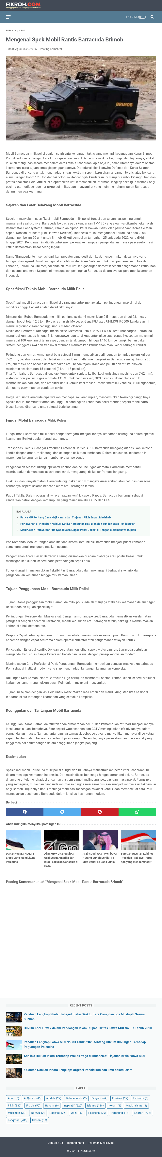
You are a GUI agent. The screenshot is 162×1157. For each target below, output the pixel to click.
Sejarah (142, 1112)
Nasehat (57, 1112)
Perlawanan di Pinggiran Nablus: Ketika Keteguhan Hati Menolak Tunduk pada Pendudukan (77, 524)
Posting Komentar (51, 49)
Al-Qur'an (32, 1098)
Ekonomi (140, 1098)
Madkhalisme (136, 1105)
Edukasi (120, 1098)
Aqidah (53, 1098)
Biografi (99, 1098)
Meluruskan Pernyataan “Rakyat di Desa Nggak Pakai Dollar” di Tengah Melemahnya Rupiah (78, 530)
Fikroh (33, 1105)
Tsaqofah (17, 1120)
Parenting (120, 1112)
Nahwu (38, 1112)
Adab (13, 1098)
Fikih (15, 1105)
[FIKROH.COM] (25, 5)
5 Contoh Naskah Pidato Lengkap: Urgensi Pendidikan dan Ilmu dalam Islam (78, 1070)
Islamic (95, 1105)
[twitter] (62, 812)
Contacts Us (55, 1142)
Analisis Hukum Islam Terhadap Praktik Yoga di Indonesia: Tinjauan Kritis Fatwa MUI (84, 1056)
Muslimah (17, 1112)
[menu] (10, 17)
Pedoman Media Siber (101, 1142)
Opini (77, 1112)
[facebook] (24, 812)
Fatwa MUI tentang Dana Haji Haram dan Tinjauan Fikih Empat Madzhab (65, 517)
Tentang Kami (75, 1142)
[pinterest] (100, 812)
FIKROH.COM (86, 1150)
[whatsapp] (137, 812)
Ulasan (39, 1120)
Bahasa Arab (76, 1098)
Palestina (97, 1112)
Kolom (114, 1105)
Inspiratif (72, 1105)
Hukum (52, 1105)
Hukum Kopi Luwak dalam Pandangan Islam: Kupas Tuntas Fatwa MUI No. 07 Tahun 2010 (88, 1028)
